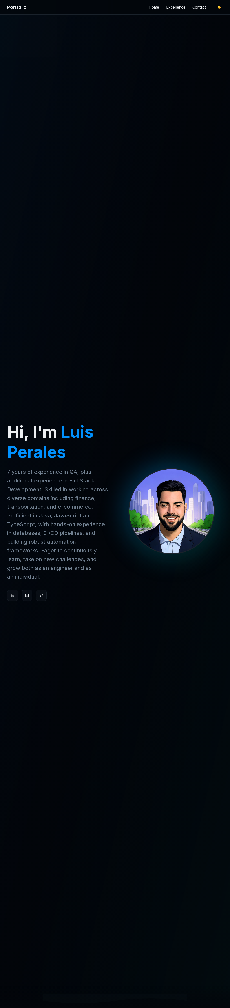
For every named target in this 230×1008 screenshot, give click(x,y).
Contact (199, 7)
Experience (175, 7)
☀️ (219, 7)
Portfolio (17, 7)
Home (154, 7)
